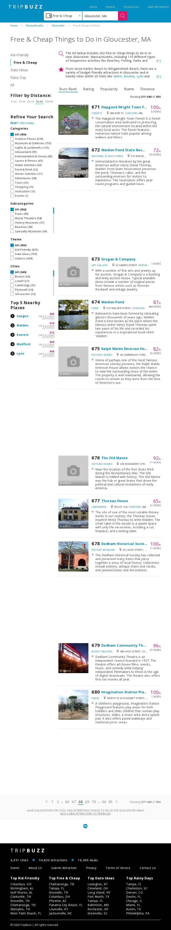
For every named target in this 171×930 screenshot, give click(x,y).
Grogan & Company (118, 259)
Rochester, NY (98, 909)
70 (94, 802)
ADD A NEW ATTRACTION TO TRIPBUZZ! (85, 813)
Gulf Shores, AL (21, 892)
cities (93, 7)
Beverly (129, 76)
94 (104, 802)
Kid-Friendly (19, 55)
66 (67, 802)
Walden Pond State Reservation (129, 150)
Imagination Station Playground (130, 692)
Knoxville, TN (20, 901)
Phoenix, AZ (58, 901)
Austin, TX (133, 909)
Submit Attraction (64, 868)
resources (132, 7)
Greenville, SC (97, 913)
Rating (88, 89)
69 (87, 802)
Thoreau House (114, 501)
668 (52, 351)
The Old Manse (114, 458)
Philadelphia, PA (137, 913)
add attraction (158, 7)
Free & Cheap (25, 62)
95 (111, 802)
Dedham (144, 265)
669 (52, 342)
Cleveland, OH (98, 888)
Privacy (91, 868)
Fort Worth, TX (98, 897)
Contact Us (148, 868)
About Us (35, 868)
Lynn (20, 353)
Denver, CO (134, 892)
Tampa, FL (57, 888)
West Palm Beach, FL (25, 913)
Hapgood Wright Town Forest (127, 107)
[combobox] (63, 15)
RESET (14, 123)
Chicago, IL (134, 901)
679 (52, 323)
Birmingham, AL (22, 888)
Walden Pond (112, 302)
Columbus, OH (20, 884)
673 (52, 332)
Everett (23, 335)
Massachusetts (34, 25)
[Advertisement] (109, 223)
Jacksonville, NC (60, 913)
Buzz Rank (68, 89)
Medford (23, 344)
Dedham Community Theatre (127, 645)
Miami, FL (133, 905)
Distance (147, 89)
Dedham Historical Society (124, 543)
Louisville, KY (58, 909)
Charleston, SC (136, 888)
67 (74, 802)
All (12, 85)
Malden (22, 325)
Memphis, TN (20, 909)
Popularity (109, 89)
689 (52, 314)
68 (81, 802)
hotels (110, 7)
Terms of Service (118, 868)
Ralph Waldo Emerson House (126, 348)
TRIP (26, 6)
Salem (117, 76)
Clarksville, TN (20, 897)
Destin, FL (133, 897)
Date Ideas (19, 70)
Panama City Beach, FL (66, 905)
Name (129, 89)
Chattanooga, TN (23, 905)
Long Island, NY (99, 892)
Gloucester (58, 25)
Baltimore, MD (98, 905)
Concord (131, 113)
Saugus (22, 316)
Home (14, 25)
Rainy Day (18, 77)
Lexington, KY (98, 884)
